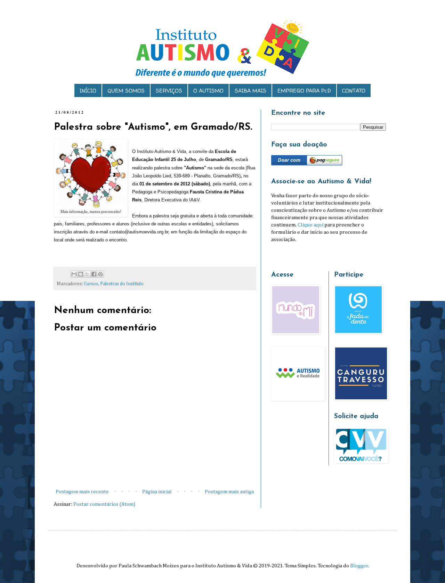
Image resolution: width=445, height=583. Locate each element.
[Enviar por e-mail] (74, 274)
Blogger (359, 565)
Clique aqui (310, 224)
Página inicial (157, 491)
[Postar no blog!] (80, 274)
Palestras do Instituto (122, 283)
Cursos (91, 283)
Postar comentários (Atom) (104, 504)
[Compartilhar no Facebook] (93, 274)
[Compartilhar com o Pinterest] (100, 274)
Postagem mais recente (82, 491)
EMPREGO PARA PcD (304, 90)
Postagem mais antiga (229, 491)
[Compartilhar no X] (87, 274)
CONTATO (353, 90)
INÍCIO (88, 90)
